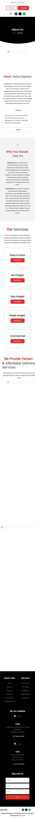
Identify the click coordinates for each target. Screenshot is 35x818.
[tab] (17, 110)
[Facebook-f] (16, 13)
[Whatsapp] (24, 13)
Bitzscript (22, 815)
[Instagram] (20, 13)
